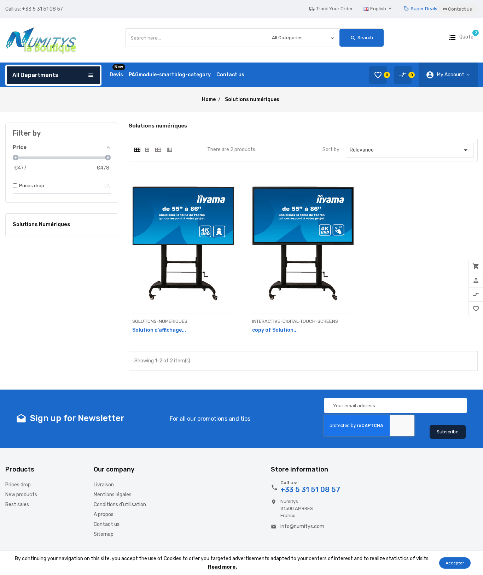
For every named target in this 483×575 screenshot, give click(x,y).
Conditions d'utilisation (120, 505)
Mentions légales (113, 495)
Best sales (17, 505)
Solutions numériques (41, 224)
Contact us (107, 524)
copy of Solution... (275, 330)
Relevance (410, 150)
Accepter (455, 563)
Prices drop (18, 485)
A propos (104, 514)
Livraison (104, 485)
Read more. (222, 567)
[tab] (137, 149)
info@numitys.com (302, 526)
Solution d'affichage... (159, 330)
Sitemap (104, 534)
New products (21, 495)
